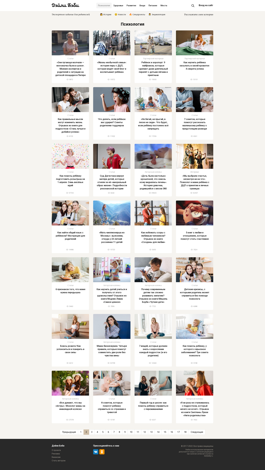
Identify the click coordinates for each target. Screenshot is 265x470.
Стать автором (58, 460)
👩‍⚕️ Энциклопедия (156, 14)
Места (164, 5)
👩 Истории (105, 14)
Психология (104, 5)
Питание (153, 5)
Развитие (131, 5)
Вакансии (56, 457)
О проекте (56, 450)
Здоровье (118, 5)
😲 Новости (120, 14)
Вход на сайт (206, 5)
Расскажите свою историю (198, 14)
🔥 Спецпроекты (137, 14)
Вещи (142, 5)
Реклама (56, 454)
